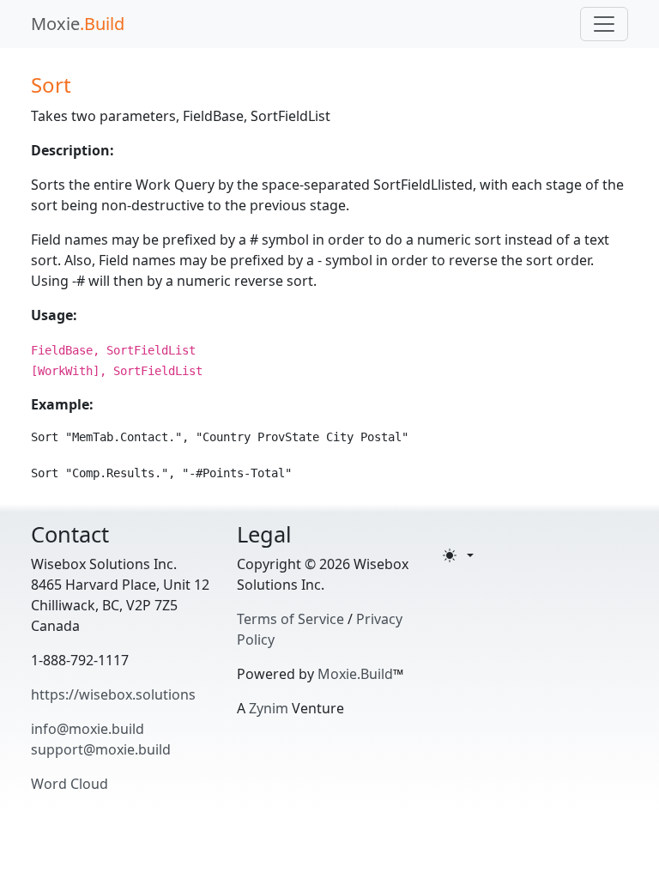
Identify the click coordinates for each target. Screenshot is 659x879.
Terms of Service (290, 618)
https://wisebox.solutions (113, 694)
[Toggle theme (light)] (458, 555)
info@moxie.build (87, 728)
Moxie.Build (355, 673)
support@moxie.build (101, 749)
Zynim (268, 708)
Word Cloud (69, 783)
